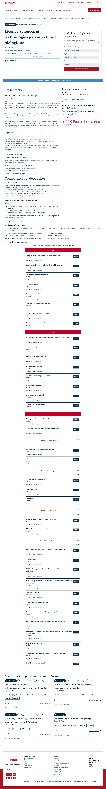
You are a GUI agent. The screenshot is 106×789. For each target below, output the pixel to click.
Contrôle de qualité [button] (33, 592)
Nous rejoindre (58, 760)
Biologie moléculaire (35, 24)
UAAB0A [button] (29, 407)
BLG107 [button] (28, 531)
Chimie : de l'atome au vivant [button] (36, 479)
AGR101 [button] (28, 626)
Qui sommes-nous (29, 756)
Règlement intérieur (37, 781)
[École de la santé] (81, 121)
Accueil (6, 18)
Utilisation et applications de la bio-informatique (26, 688)
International (57, 771)
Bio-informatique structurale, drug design (72, 719)
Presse (56, 758)
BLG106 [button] (28, 421)
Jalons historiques (29, 758)
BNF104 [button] (28, 431)
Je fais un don (28, 765)
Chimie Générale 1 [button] (32, 284)
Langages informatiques (85, 684)
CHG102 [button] (29, 604)
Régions (58, 10)
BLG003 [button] (28, 397)
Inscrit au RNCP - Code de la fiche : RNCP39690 (18, 165)
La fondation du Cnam (30, 762)
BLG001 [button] (28, 368)
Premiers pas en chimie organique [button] (38, 313)
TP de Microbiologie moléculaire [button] (37, 529)
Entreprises (67, 10)
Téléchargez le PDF (13, 60)
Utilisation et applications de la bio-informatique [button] (43, 428)
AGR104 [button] (28, 635)
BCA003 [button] (28, 378)
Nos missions (27, 760)
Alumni (26, 763)
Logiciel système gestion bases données (17, 684)
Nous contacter (58, 762)
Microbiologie (22, 24)
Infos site (26, 781)
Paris (73, 115)
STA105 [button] (28, 595)
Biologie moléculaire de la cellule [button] (38, 419)
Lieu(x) (66, 61)
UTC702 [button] (28, 481)
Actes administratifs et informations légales (58, 781)
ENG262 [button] (28, 461)
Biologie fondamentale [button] (34, 366)
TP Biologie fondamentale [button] (35, 395)
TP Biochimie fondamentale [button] (36, 356)
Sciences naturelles (35, 18)
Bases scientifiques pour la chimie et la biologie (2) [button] (44, 265)
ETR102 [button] (28, 451)
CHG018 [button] (29, 277)
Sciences (26, 18)
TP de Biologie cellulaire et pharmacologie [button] (41, 519)
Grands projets (28, 767)
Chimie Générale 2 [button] (32, 294)
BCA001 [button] (28, 349)
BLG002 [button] (28, 387)
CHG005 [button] (29, 339)
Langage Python (71, 684)
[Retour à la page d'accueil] (10, 3)
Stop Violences (58, 773)
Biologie (45, 18)
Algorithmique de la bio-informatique (21, 722)
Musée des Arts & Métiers (61, 767)
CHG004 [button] (29, 296)
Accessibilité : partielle (80, 781)
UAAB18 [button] (28, 665)
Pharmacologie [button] (31, 559)
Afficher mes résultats (81, 69)
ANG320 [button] (28, 646)
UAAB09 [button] (28, 325)
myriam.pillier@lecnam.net (76, 99)
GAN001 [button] (28, 306)
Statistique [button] (30, 499)
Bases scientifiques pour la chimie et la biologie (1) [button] (44, 255)
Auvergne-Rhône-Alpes (70, 111)
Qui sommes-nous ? (12, 10)
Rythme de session (70, 54)
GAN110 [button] (28, 585)
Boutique (56, 765)
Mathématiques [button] (31, 489)
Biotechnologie (40, 681)
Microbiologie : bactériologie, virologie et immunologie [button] (45, 549)
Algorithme (21, 681)
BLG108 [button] (28, 521)
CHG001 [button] (29, 257)
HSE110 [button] (28, 614)
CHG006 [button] (29, 315)
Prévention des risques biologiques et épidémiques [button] (44, 612)
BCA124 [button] (28, 573)
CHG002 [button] (29, 267)
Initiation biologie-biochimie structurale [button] (40, 347)
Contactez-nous (94, 10)
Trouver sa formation (27, 10)
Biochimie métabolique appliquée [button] (38, 376)
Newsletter (93, 781)
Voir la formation (45, 703)
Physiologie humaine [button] (33, 385)
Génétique (31, 681)
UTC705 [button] (28, 501)
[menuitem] (62, 3)
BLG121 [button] (28, 561)
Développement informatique (76, 681)
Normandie (66, 115)
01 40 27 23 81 (71, 97)
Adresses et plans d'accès (61, 763)
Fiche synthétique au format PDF (14, 217)
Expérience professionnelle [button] (36, 323)
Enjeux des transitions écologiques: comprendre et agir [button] (46, 653)
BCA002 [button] (28, 358)
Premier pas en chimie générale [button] (37, 274)
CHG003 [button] (29, 286)
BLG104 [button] (28, 552)
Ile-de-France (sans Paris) (86, 111)
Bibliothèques (58, 769)
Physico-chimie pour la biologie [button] (37, 602)
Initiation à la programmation (67, 688)
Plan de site (57, 775)
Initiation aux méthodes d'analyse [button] (38, 303)
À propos (56, 756)
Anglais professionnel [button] (34, 644)
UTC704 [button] (28, 491)
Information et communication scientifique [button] (41, 459)
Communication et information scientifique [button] (41, 449)
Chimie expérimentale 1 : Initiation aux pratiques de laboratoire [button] (48, 337)
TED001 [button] (28, 655)
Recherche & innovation (45, 10)
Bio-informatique (53, 18)
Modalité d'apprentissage (72, 47)
